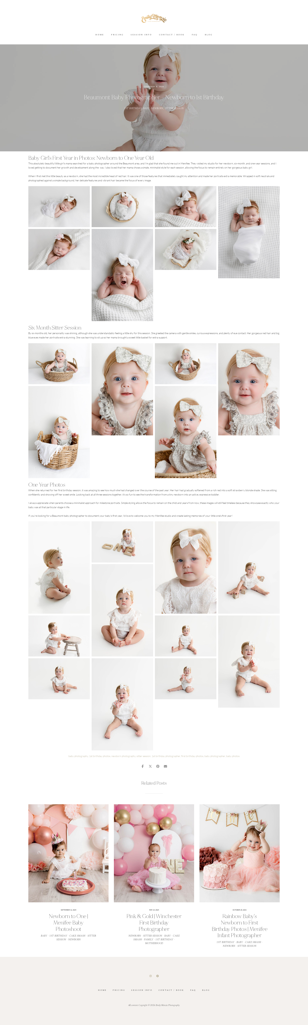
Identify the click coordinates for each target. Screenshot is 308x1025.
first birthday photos (192, 756)
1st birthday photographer (166, 756)
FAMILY (148, 939)
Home (99, 35)
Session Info (141, 35)
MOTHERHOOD (154, 943)
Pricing (117, 35)
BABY (146, 108)
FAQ (195, 35)
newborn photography (123, 756)
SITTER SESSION (174, 108)
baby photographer (214, 756)
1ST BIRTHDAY (133, 108)
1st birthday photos (99, 756)
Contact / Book (172, 35)
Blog (209, 35)
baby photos (233, 756)
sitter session (144, 756)
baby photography (78, 756)
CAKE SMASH (77, 936)
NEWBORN (157, 108)
